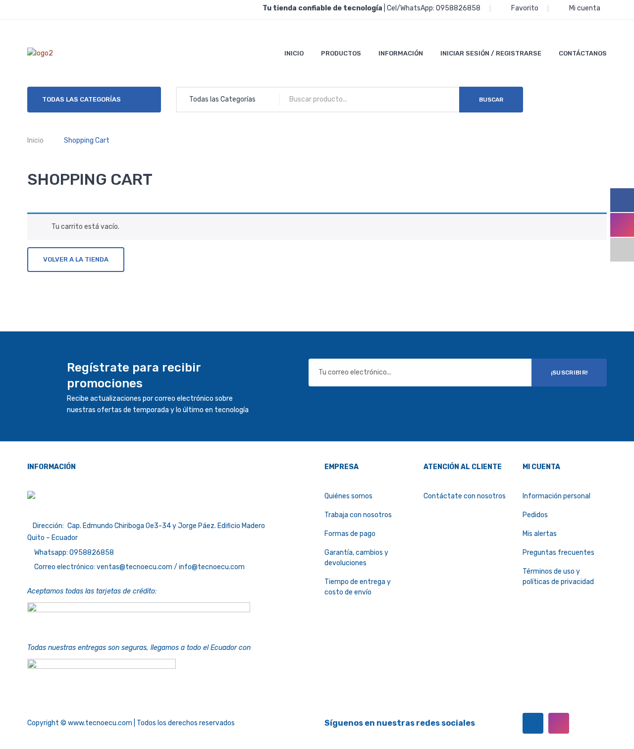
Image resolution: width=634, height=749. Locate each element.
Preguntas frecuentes (558, 552)
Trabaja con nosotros (358, 515)
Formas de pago (349, 534)
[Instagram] (558, 723)
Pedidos (535, 515)
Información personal (556, 496)
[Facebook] (533, 723)
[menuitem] (294, 53)
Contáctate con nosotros (464, 496)
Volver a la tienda (75, 259)
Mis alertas (540, 534)
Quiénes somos (348, 496)
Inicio (35, 140)
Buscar (491, 99)
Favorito (524, 8)
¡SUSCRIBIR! (569, 372)
